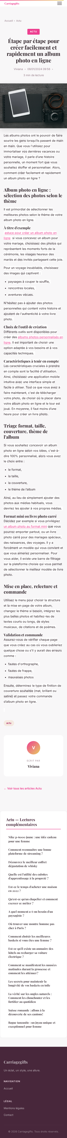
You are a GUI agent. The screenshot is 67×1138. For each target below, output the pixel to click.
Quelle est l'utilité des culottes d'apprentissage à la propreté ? (28, 876)
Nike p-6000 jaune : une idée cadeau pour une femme (32, 839)
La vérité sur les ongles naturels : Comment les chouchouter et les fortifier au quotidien (30, 998)
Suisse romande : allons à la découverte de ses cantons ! (26, 1012)
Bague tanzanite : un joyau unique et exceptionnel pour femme (31, 1024)
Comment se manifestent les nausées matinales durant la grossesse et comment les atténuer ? (32, 969)
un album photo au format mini (25, 526)
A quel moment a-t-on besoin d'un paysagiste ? (30, 913)
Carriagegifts (16, 1061)
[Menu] (59, 3)
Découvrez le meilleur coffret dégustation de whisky (27, 864)
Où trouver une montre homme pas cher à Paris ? (31, 926)
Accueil (8, 20)
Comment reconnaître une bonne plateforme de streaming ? (29, 851)
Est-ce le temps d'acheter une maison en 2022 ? (32, 889)
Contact (8, 1114)
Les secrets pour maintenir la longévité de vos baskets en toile (29, 983)
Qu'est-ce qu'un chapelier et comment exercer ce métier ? (33, 901)
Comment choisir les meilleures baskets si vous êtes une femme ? (29, 938)
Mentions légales (14, 1108)
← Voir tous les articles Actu (23, 788)
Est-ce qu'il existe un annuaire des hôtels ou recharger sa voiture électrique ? (30, 953)
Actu (18, 20)
